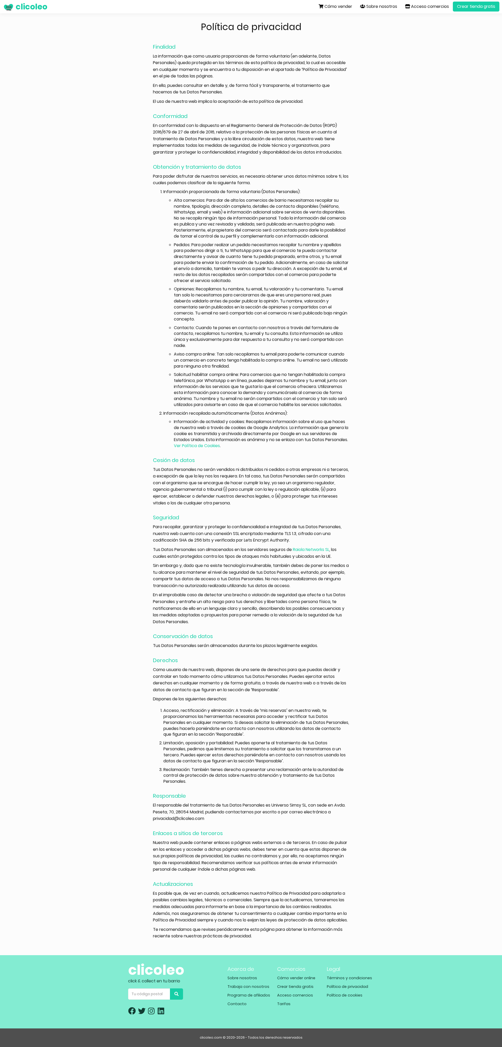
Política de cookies (344, 995)
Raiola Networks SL (311, 550)
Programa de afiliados (248, 995)
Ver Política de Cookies (197, 446)
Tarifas (283, 1003)
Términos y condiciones (349, 978)
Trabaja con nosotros (248, 986)
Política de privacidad (347, 986)
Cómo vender (337, 6)
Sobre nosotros (381, 6)
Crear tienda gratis (476, 6)
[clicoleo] (4, 6)
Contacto (237, 1003)
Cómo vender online (296, 978)
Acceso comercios (429, 6)
